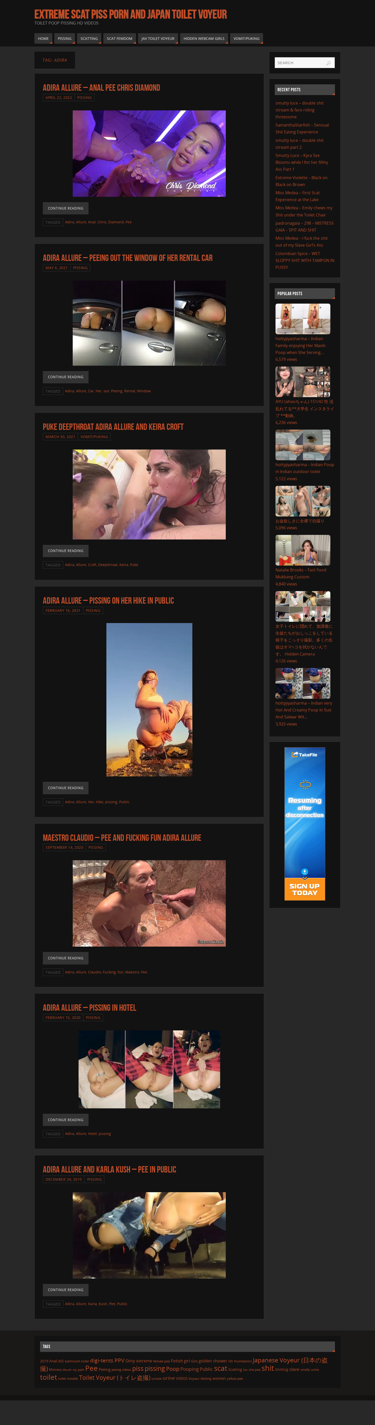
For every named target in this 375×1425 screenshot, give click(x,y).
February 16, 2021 (63, 610)
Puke (134, 564)
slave (294, 1369)
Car (91, 390)
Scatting (235, 1369)
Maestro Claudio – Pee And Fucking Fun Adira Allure (122, 838)
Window (144, 390)
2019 (44, 1361)
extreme (144, 1361)
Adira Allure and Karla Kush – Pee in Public (109, 1169)
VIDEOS (182, 1378)
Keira (123, 564)
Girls (194, 1361)
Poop (172, 1369)
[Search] (328, 63)
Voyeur (194, 1378)
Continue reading (65, 208)
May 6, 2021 (57, 267)
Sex (245, 1370)
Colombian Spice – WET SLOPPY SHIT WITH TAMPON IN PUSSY (305, 260)
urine (169, 1377)
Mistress (55, 1369)
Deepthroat (108, 564)
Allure (81, 222)
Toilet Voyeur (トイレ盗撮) (115, 1378)
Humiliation (243, 1361)
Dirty (130, 1361)
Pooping (189, 1368)
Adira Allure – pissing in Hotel (89, 1008)
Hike (99, 801)
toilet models (68, 1378)
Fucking (109, 972)
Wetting (206, 1379)
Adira (69, 222)
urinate (157, 1378)
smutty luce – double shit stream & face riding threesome (300, 110)
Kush (103, 1303)
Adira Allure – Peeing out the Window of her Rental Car (127, 258)
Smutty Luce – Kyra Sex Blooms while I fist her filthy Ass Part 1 (302, 162)
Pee (129, 222)
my (75, 1370)
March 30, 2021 (60, 436)
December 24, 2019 (64, 1179)
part (81, 1369)
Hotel (92, 1133)
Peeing (116, 390)
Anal (92, 222)
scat (220, 1368)
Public (124, 801)
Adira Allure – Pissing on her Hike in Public (108, 600)
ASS (61, 1361)
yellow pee (235, 1378)
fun (120, 972)
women (219, 1378)
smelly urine (310, 1369)
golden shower (213, 1361)
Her (99, 390)
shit (267, 1368)
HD (230, 1361)
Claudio (94, 972)
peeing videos (121, 1370)
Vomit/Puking (94, 436)
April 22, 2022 (59, 97)
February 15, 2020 (63, 1017)
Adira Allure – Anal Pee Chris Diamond (101, 88)
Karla (92, 1303)
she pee (254, 1369)
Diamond (116, 222)
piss (138, 1368)
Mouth (67, 1370)
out (106, 390)
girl (187, 1361)
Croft (92, 564)
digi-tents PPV (107, 1360)
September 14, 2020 (64, 847)
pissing (111, 801)
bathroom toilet (77, 1361)
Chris (101, 222)
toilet (48, 1377)
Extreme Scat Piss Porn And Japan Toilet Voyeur (130, 14)
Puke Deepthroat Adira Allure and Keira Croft (113, 427)
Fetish (177, 1361)
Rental (129, 390)
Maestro (132, 972)
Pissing (84, 97)
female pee (161, 1361)
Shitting (281, 1369)
